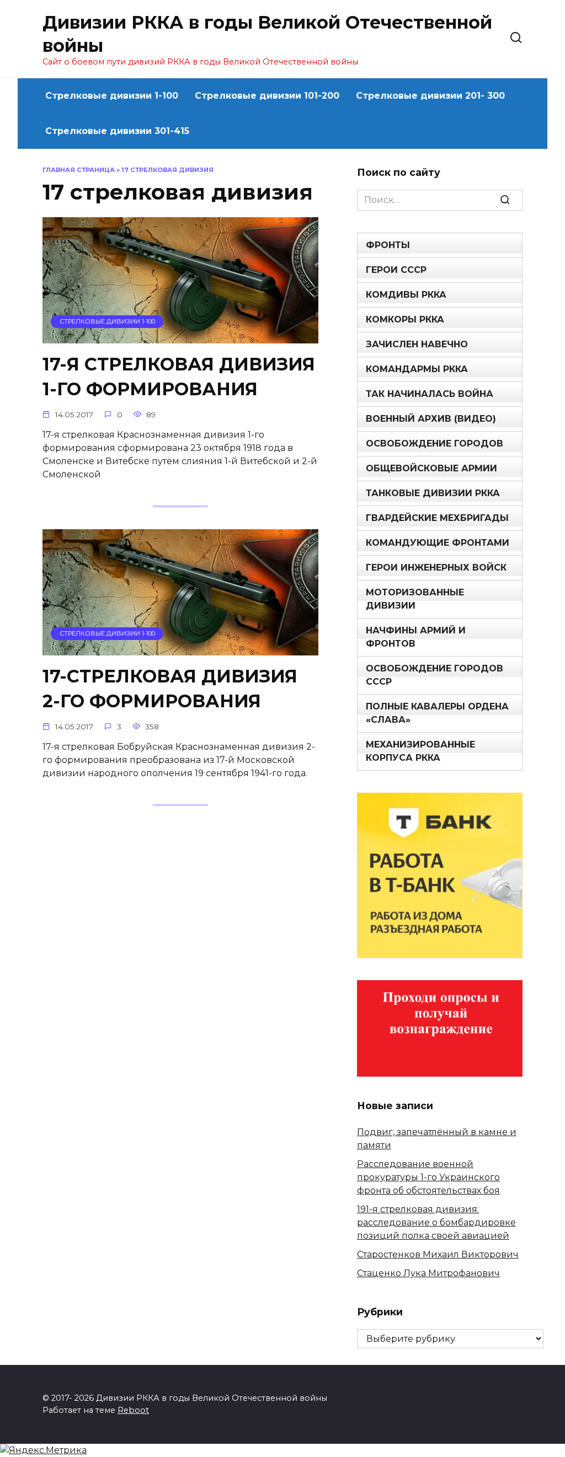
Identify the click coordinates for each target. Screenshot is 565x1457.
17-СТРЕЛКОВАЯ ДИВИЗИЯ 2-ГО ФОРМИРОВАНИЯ (169, 688)
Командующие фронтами (437, 542)
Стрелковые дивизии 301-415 (117, 131)
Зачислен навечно (417, 344)
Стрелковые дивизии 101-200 (267, 95)
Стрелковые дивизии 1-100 (111, 95)
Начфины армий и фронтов (416, 637)
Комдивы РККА (406, 294)
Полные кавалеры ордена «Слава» (437, 713)
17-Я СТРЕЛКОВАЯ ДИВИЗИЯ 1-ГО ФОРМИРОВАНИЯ (178, 376)
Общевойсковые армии (431, 468)
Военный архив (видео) (431, 418)
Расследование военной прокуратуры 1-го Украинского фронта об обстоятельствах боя (428, 1177)
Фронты (388, 245)
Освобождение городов (434, 443)
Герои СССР (396, 270)
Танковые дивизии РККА (433, 493)
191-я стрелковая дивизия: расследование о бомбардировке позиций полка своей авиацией (436, 1222)
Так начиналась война (429, 394)
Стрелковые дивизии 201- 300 (430, 95)
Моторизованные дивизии (415, 599)
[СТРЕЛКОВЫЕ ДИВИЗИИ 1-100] (180, 336)
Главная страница (78, 170)
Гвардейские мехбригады (437, 518)
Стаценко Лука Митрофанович (428, 1273)
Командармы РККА (417, 369)
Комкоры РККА (405, 319)
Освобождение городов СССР (434, 675)
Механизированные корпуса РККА (420, 751)
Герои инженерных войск (436, 567)
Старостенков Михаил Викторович (438, 1254)
